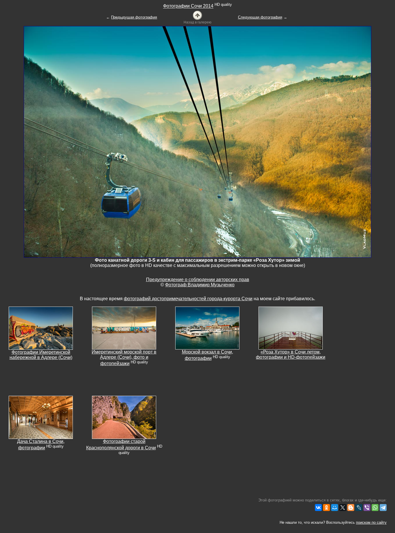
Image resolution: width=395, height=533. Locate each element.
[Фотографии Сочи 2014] (197, 14)
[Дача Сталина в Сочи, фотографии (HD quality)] (41, 417)
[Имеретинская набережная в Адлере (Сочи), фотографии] (41, 327)
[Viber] (366, 507)
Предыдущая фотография (134, 17)
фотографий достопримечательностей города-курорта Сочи (188, 298)
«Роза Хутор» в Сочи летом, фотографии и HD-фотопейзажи (290, 354)
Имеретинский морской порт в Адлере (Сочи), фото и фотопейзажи (124, 357)
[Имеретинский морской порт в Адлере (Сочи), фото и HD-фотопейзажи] (124, 327)
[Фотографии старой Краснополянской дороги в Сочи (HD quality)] (124, 417)
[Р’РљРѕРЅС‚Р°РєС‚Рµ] (318, 507)
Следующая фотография (260, 17)
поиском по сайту (371, 522)
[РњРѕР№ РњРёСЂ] (334, 507)
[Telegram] (383, 507)
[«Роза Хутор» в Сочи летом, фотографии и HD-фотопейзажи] (291, 327)
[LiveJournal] (358, 507)
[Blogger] (350, 507)
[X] (342, 507)
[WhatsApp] (375, 507)
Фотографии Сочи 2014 (188, 6)
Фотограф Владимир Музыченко (200, 284)
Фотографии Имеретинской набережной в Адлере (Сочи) (41, 355)
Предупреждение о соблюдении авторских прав (197, 279)
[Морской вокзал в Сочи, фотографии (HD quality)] (207, 327)
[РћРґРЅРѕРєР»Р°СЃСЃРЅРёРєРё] (326, 507)
